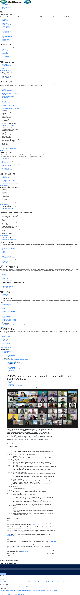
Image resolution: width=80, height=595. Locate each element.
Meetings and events (6, 304)
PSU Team (4, 40)
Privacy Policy (10, 594)
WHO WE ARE (5, 4)
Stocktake (11, 370)
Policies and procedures (7, 316)
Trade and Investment (7, 90)
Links (10, 371)
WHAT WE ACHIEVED (6, 7)
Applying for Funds (6, 102)
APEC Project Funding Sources (8, 105)
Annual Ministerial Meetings (8, 257)
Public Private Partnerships (15, 368)
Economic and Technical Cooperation (10, 93)
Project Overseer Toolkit (7, 107)
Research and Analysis (7, 36)
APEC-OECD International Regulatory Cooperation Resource (15, 324)
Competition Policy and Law (8, 125)
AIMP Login (4, 310)
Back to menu (3, 43)
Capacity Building (5, 87)
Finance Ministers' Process (8, 96)
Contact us (4, 314)
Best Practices (12, 367)
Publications (4, 89)
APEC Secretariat (5, 26)
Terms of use (3, 594)
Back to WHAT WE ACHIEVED (6, 281)
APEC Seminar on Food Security (16, 385)
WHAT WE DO (5, 6)
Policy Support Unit (6, 27)
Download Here (35, 524)
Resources (4, 308)
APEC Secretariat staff (6, 31)
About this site (12, 366)
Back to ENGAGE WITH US (5, 347)
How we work (5, 20)
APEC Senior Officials (6, 24)
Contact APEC (5, 34)
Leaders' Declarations (6, 256)
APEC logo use (5, 317)
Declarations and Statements (8, 248)
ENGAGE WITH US (6, 8)
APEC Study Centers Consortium (9, 320)
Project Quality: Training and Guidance (10, 108)
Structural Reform (6, 92)
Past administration (6, 32)
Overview (4, 101)
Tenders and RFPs (6, 305)
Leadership (4, 30)
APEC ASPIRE (4, 262)
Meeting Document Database (8, 311)
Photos (3, 252)
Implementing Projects (7, 104)
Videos (3, 251)
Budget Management (6, 94)
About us (4, 19)
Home (10, 381)
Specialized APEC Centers (7, 322)
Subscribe (2, 574)
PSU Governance (5, 39)
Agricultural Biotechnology (8, 99)
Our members (5, 22)
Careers (3, 307)
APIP (10, 382)
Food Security (5, 97)
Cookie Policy (17, 594)
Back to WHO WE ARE (4, 60)
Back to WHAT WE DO (4, 172)
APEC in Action (5, 254)
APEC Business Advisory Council (9, 319)
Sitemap (22, 594)
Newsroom (4, 249)
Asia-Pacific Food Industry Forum (9, 148)
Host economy (5, 23)
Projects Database (6, 312)
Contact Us (11, 373)
